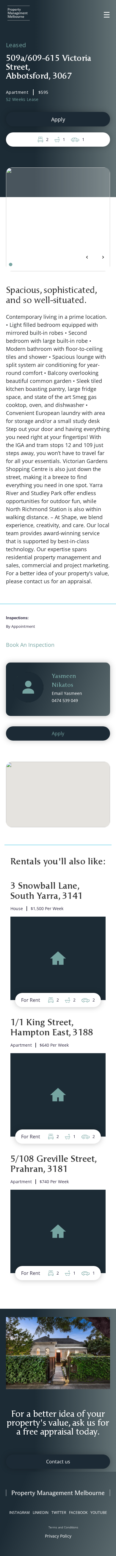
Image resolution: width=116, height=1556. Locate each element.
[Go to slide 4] (23, 264)
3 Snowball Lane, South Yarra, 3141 (46, 891)
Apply (58, 119)
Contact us (58, 1461)
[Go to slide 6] (31, 264)
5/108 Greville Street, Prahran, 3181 (53, 1164)
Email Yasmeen (67, 693)
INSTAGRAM (19, 1512)
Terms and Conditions (63, 1527)
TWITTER (58, 1512)
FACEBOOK (78, 1512)
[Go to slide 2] (15, 264)
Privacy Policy (58, 1536)
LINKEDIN (40, 1512)
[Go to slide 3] (19, 264)
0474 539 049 (65, 700)
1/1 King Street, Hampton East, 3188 (51, 1027)
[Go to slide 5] (27, 264)
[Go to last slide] (87, 257)
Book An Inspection (30, 644)
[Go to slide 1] (10, 264)
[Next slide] (103, 257)
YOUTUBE (98, 1512)
